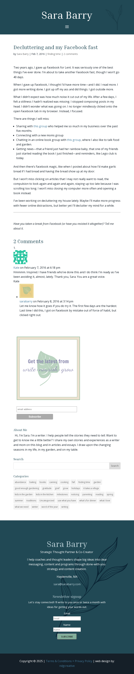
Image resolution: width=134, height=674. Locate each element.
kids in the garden (23, 494)
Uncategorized (47, 500)
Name (66, 624)
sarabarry (26, 301)
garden (97, 482)
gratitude (46, 488)
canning (53, 482)
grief (57, 488)
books (43, 482)
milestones (62, 494)
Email (67, 613)
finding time (54, 54)
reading (99, 494)
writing (64, 506)
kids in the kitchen (44, 494)
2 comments (71, 54)
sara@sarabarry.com (67, 584)
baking (32, 482)
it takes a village (91, 488)
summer (19, 500)
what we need (21, 506)
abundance (20, 482)
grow (65, 488)
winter (35, 506)
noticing (75, 494)
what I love (105, 500)
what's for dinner (87, 500)
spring (110, 494)
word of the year (50, 506)
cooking (64, 482)
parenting (87, 494)
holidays (76, 488)
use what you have (67, 500)
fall (73, 482)
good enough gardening (27, 488)
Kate (16, 268)
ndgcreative (67, 666)
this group (40, 126)
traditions (31, 500)
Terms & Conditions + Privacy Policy (69, 661)
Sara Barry (23, 54)
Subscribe (67, 636)
